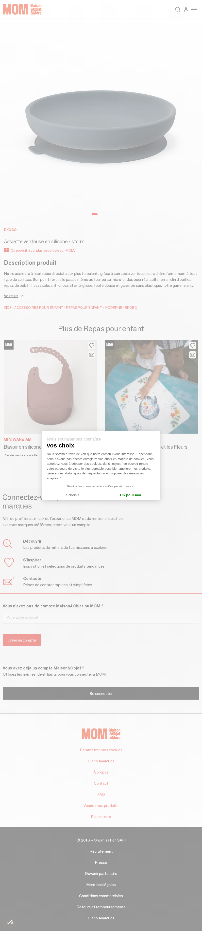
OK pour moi (130, 495)
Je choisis (71, 495)
